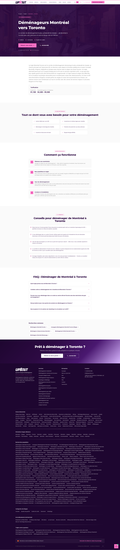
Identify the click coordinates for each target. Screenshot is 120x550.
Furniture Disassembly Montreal (67, 454)
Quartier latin (72, 418)
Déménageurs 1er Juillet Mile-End (23, 468)
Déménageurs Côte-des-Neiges (49, 460)
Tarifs (60, 2)
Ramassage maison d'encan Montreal (60, 477)
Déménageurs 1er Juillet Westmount (41, 468)
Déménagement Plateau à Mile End (24, 534)
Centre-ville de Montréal (55, 416)
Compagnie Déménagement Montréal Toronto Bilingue (45, 444)
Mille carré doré (63, 418)
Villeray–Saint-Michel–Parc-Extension (75, 519)
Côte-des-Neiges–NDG (91, 519)
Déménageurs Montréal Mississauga (39, 335)
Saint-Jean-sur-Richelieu (43, 426)
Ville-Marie (43, 519)
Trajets (25, 13)
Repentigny (72, 424)
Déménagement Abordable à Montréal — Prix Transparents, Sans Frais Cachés (34, 501)
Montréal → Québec (42, 434)
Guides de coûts (35, 511)
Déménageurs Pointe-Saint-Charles (63, 462)
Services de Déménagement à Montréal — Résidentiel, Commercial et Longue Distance (36, 499)
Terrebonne (65, 424)
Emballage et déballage (44, 380)
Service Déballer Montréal (39, 452)
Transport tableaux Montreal (41, 474)
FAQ (63, 380)
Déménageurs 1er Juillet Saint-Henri (89, 466)
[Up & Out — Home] (21, 2)
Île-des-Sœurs (48, 418)
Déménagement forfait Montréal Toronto (65, 331)
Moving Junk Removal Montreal (84, 454)
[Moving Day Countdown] (80, 2)
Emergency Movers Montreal (70, 452)
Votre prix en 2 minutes (97, 2)
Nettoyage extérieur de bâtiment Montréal (25, 495)
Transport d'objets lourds (44, 375)
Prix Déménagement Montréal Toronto (68, 444)
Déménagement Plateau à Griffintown (24, 530)
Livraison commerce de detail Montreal (60, 481)
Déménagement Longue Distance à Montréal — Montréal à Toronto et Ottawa (55, 495)
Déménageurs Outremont (22, 462)
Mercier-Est (91, 420)
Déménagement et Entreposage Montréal (53, 450)
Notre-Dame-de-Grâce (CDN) (50, 414)
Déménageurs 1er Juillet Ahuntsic (40, 470)
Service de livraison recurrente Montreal (67, 479)
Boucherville (18, 426)
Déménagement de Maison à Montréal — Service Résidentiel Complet (70, 501)
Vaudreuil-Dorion (57, 424)
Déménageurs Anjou (32, 464)
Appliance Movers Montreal (39, 456)
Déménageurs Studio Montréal (54, 452)
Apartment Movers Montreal (22, 454)
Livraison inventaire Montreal (73, 483)
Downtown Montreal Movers (53, 456)
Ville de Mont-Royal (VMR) (80, 426)
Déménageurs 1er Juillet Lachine (65, 472)
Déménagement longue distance (46, 377)
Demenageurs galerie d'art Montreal (89, 474)
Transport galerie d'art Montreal (23, 475)
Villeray (74, 414)
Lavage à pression (43, 404)
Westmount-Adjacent (81, 422)
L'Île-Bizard (26, 422)
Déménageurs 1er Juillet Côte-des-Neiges (61, 468)
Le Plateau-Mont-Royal (34, 519)
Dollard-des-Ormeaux (68, 426)
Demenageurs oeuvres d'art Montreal (24, 474)
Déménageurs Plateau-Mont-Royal (24, 458)
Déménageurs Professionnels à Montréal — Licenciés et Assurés (73, 497)
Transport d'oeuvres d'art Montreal (83, 472)
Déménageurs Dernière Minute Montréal (94, 446)
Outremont (29, 416)
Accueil (20, 13)
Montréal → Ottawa (20, 434)
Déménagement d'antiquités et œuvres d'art (48, 388)
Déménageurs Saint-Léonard (80, 462)
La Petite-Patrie (86, 418)
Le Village (79, 418)
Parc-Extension (57, 420)
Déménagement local (44, 400)
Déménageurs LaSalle (77, 460)
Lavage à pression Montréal (89, 489)
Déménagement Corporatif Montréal (91, 448)
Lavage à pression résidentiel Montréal (25, 491)
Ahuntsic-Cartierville (20, 416)
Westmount (36, 416)
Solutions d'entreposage (44, 396)
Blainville (78, 424)
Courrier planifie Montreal (59, 487)
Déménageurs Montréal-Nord (95, 462)
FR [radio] (77, 2)
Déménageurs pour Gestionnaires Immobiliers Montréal (29, 450)
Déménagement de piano (44, 385)
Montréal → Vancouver (53, 434)
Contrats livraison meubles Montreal (79, 481)
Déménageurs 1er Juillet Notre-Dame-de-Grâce (26, 466)
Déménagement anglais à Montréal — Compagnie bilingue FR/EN (67, 503)
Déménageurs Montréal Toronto (38, 327)
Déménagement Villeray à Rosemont (88, 532)
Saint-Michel (66, 420)
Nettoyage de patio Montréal (86, 491)
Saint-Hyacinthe (32, 426)
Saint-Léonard (34, 418)
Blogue (64, 2)
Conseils (17, 511)
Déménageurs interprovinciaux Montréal (40, 331)
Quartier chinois (64, 422)
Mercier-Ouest (98, 420)
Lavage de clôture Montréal (40, 493)
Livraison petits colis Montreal (74, 487)
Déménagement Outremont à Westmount (45, 532)
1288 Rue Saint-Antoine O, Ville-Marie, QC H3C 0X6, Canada (94, 376)
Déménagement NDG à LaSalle (41, 534)
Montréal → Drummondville (61, 436)
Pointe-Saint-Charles (38, 420)
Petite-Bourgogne (48, 420)
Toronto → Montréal (85, 436)
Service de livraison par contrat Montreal (46, 479)
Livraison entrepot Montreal (58, 483)
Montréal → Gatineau (77, 434)
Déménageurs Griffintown (64, 460)
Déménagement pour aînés (45, 391)
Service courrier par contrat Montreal (43, 487)
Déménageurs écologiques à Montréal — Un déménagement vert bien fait (33, 503)
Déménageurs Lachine (21, 464)
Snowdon (22, 420)
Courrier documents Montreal (38, 489)
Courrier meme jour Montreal (84, 485)
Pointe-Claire (53, 426)
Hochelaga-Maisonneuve (83, 414)
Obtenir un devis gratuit (51, 355)
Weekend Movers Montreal (84, 452)
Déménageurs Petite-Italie (47, 462)
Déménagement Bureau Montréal (73, 448)
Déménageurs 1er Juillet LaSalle (23, 470)
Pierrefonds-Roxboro (20, 418)
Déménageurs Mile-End (21, 460)
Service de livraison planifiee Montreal (87, 479)
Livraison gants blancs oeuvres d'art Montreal (78, 475)
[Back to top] (102, 546)
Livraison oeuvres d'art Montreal (71, 474)
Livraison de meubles (44, 402)
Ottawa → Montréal (33, 436)
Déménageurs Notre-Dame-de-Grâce (41, 458)
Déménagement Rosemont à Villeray (61, 530)
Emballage (49, 511)
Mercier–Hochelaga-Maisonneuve (23, 521)
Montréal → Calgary (65, 434)
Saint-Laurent (94, 414)
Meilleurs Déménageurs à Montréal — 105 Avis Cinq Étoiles (71, 499)
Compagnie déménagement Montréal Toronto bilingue (64, 327)
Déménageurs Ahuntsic (89, 460)
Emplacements (43, 2)
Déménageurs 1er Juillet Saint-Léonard (47, 472)
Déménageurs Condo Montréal (57, 448)
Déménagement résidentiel (45, 371)
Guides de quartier (25, 511)
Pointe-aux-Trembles (46, 422)
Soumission (64, 384)
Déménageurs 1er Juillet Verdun (75, 470)
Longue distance (52, 2)
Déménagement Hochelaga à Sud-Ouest (25, 532)
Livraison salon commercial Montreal (66, 485)
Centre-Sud (90, 422)
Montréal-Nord (19, 422)
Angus (17, 420)
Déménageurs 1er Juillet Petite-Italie (93, 470)
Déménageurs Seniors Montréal (23, 448)
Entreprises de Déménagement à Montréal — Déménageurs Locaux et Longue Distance (36, 497)
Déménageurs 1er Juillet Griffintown (81, 468)
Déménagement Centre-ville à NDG (79, 530)
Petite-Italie (55, 422)
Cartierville (72, 420)
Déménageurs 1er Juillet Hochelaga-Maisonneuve (67, 466)
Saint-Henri (28, 420)
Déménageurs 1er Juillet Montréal (40, 448)
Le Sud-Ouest (51, 519)
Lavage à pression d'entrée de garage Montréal (67, 491)
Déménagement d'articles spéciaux (47, 398)
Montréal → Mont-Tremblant (46, 436)
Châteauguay (95, 424)
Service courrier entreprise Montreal (24, 487)
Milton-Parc (72, 422)
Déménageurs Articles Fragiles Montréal (74, 450)
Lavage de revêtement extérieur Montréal (58, 493)
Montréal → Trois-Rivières (22, 436)
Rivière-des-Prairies (35, 422)
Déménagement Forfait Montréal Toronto (88, 444)
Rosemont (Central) (96, 418)
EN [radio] (75, 2)
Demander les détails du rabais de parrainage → (91, 540)
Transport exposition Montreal (43, 477)
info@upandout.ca (89, 373)
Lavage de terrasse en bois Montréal (24, 493)
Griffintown (34, 414)
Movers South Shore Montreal (87, 456)
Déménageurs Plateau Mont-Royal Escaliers (26, 446)
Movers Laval (65, 456)
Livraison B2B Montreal (44, 481)
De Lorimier (55, 418)
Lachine (41, 418)
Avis (63, 375)
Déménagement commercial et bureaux (48, 373)
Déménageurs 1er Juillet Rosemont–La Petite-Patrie (73, 464)
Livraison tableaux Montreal (56, 474)
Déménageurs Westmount (34, 460)
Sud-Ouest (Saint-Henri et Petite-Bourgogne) (72, 416)
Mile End (28, 414)
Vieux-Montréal (44, 416)
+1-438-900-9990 (88, 371)
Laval (25, 424)
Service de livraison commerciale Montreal (25, 479)
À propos (31, 2)
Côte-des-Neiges (88, 416)
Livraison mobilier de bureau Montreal (25, 483)
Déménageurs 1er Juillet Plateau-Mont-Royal (49, 464)
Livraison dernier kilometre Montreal (54, 489)
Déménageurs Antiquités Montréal (24, 452)
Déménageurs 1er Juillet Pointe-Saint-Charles (26, 472)
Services (36, 2)
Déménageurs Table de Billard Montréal (94, 450)
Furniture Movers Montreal (36, 454)
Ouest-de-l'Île (97, 416)
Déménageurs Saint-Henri (90, 458)
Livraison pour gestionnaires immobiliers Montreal (27, 485)
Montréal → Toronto (31, 434)
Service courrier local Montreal (90, 487)
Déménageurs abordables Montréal (59, 446)
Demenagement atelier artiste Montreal (25, 477)
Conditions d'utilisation (95, 546)
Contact (69, 2)
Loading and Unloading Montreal (23, 456)
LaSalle (100, 414)
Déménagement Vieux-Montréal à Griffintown (67, 532)
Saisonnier (43, 511)
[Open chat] (116, 546)
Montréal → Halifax (74, 436)
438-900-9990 (45, 45)
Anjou (28, 418)
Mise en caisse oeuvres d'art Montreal (57, 475)
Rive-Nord (48, 424)
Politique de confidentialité (83, 546)
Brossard (37, 424)
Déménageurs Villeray (57, 458)
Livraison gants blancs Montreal (42, 483)
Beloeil (89, 424)
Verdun (40, 414)
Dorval (59, 426)
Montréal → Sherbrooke (88, 434)
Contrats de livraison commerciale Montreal (81, 477)
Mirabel (84, 424)
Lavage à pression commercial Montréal (44, 491)
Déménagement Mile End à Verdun (43, 530)
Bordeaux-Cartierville (82, 420)
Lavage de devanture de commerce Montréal (80, 493)
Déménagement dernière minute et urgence (47, 382)
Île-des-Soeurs (98, 422)
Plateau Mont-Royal (20, 414)
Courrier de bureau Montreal (22, 489)
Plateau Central (19, 424)
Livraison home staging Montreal (48, 485)
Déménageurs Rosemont (43, 446)
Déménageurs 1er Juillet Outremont (57, 470)
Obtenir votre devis (26, 45)
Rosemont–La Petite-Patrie (65, 414)
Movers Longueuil (74, 456)
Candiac (25, 426)
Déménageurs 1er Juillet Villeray (46, 466)
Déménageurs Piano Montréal (76, 446)
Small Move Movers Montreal (51, 454)
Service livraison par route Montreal (73, 489)
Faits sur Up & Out (66, 373)
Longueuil (30, 424)
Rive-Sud (43, 424)
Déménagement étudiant (44, 393)
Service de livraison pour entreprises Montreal (26, 481)
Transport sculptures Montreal (39, 475)
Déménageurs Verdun (34, 462)
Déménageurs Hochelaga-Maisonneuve (73, 458)
